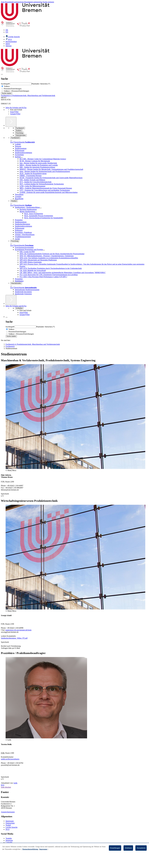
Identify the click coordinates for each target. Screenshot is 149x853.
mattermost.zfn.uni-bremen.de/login (18, 630)
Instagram (9, 840)
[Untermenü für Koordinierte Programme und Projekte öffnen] (44, 250)
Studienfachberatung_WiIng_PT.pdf (14, 638)
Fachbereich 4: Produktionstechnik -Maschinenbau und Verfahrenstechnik (28, 95)
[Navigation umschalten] (2, 74)
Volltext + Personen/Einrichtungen (16, 91)
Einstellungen (115, 848)
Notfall (8, 825)
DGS (7, 829)
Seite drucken (6, 787)
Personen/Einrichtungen (12, 89)
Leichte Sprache (11, 827)
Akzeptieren (141, 848)
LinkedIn (9, 842)
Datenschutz (10, 823)
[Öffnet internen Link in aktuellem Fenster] (15, 26)
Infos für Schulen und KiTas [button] (16, 306)
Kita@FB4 (14, 112)
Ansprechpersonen (8, 812)
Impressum (10, 821)
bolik (15, 783)
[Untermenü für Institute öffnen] (22, 157)
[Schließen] (11, 140)
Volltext (6, 86)
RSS (2, 785)
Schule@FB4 (15, 114)
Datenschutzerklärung (30, 849)
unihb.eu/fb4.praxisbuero (10, 759)
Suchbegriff (5, 84)
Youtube (9, 838)
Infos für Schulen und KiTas (16, 108)
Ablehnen (128, 848)
